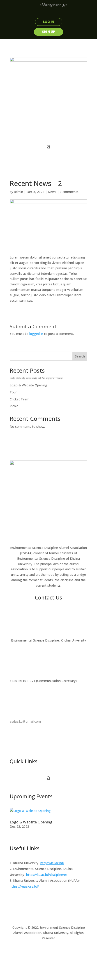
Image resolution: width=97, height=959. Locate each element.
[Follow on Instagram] (62, 13)
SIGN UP (48, 31)
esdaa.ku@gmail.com (25, 721)
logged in (36, 333)
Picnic (14, 406)
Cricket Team (19, 399)
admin (18, 192)
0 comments (69, 192)
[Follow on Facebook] (35, 13)
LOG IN (48, 21)
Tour (13, 392)
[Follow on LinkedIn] (53, 13)
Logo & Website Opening (28, 385)
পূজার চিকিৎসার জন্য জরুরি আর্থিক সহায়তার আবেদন (36, 378)
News (52, 192)
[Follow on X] (44, 13)
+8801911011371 (54, 5)
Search (80, 356)
